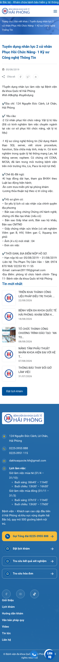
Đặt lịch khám (14, 391)
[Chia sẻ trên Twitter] (28, 76)
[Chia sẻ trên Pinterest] (35, 76)
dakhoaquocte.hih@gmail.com (27, 460)
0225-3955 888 (18, 448)
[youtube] (20, 594)
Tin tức (6, 633)
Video (5, 626)
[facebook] (6, 594)
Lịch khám (8, 606)
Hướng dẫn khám (12, 613)
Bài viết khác (21, 21)
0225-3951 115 (18, 453)
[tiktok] (34, 594)
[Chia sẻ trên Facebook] (20, 76)
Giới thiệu (8, 600)
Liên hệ (6, 639)
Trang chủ (7, 21)
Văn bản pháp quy (13, 620)
